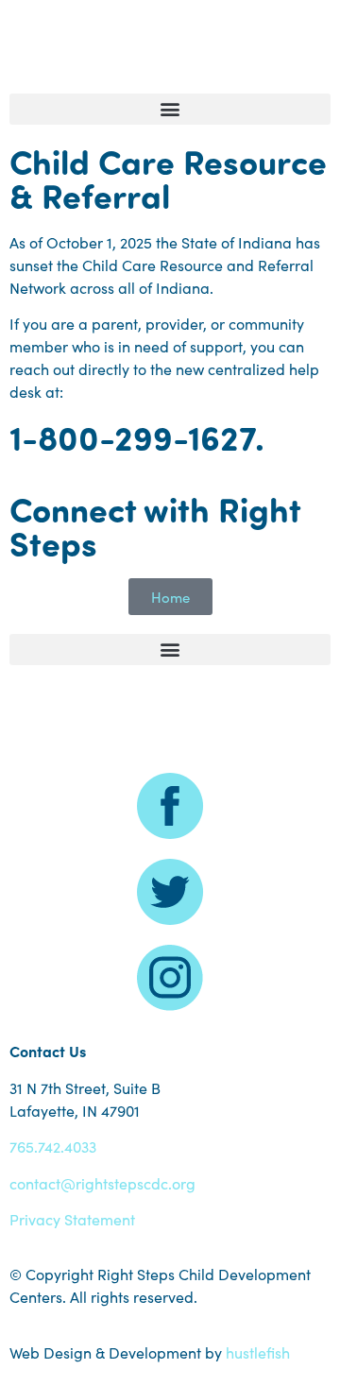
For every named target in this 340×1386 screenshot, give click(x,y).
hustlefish (258, 1352)
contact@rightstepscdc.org (102, 1182)
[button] (170, 109)
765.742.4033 (52, 1146)
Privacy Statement (72, 1218)
